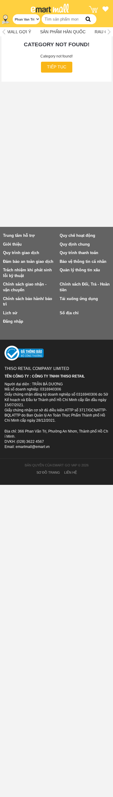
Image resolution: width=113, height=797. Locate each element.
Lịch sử (10, 313)
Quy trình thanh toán (79, 252)
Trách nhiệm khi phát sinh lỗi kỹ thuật (27, 273)
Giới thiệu (12, 244)
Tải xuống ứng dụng (79, 298)
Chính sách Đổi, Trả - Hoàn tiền (85, 287)
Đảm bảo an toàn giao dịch (28, 261)
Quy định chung (75, 244)
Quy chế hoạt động (77, 235)
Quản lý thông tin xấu (80, 270)
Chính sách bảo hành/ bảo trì (27, 301)
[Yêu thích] (105, 10)
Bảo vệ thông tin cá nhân (83, 261)
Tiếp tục (56, 66)
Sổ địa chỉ (69, 313)
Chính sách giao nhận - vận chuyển (24, 287)
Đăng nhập (13, 321)
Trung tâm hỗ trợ (19, 235)
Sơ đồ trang (48, 472)
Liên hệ (70, 472)
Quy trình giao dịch (21, 252)
